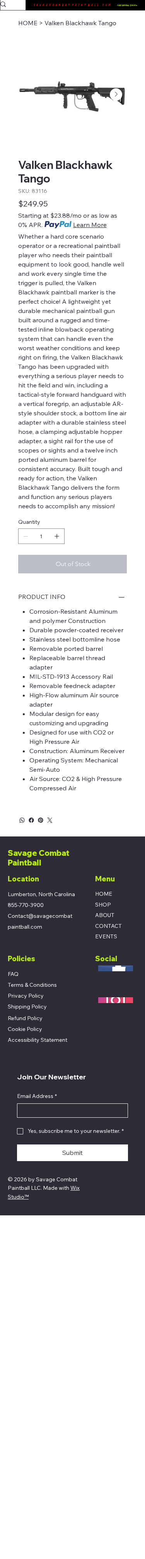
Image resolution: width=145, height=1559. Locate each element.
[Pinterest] (40, 820)
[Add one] (57, 536)
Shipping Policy (27, 1006)
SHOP (103, 904)
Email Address (37, 1096)
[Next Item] (116, 94)
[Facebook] (31, 820)
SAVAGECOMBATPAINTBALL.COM (73, 5)
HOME (103, 893)
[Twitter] (50, 820)
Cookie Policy (25, 1029)
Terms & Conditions (32, 984)
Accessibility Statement (37, 1039)
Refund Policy (25, 1018)
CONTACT (108, 925)
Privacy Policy (26, 995)
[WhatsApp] (22, 820)
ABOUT (104, 915)
